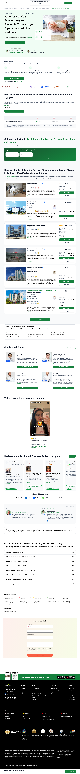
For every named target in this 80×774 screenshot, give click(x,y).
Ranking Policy (72, 695)
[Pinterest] (15, 698)
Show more (8, 483)
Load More (40, 319)
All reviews (72, 456)
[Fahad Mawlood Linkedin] (47, 520)
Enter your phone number (32, 624)
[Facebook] (6, 698)
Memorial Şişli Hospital (33, 292)
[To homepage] (9, 2)
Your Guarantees (24, 695)
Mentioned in (8, 689)
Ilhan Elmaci (28, 488)
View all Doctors (70, 347)
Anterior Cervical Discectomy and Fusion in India (55, 598)
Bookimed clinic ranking (11, 176)
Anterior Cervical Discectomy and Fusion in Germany (40, 598)
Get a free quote (66, 192)
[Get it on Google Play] (70, 677)
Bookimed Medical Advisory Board (39, 693)
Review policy (71, 692)
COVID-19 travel (72, 697)
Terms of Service (30, 651)
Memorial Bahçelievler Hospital (35, 249)
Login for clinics (54, 692)
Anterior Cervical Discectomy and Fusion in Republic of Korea (54, 601)
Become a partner (55, 688)
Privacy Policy (47, 650)
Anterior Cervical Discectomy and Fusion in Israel (69, 598)
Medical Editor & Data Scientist (16, 52)
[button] (29, 626)
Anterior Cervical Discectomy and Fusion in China (26, 598)
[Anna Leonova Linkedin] (12, 519)
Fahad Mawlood (51, 511)
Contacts (34, 699)
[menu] (3, 3)
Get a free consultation (27, 366)
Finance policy (71, 693)
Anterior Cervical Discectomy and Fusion (14, 121)
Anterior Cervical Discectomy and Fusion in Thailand (26, 603)
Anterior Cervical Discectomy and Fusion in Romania (69, 601)
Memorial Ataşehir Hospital (34, 267)
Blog (22, 692)
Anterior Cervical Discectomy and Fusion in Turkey (40, 603)
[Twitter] (13, 698)
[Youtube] (10, 698)
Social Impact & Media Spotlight (39, 695)
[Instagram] (8, 698)
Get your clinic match (15, 42)
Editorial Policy (72, 699)
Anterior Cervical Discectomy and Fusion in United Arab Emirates (69, 603)
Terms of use (35, 648)
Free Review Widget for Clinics (57, 690)
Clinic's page (67, 195)
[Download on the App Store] (61, 677)
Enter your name (30, 634)
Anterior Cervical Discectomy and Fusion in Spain (12, 603)
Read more (6, 105)
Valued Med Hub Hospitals (34, 183)
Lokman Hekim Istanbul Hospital (36, 225)
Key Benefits (8, 107)
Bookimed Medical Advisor (51, 508)
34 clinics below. (18, 81)
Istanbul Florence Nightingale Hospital (33, 486)
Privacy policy (40, 648)
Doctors (22, 690)
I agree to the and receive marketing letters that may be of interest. (41, 649)
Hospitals (23, 688)
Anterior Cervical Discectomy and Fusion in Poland (40, 601)
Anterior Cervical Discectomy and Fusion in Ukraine (55, 603)
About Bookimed (35, 688)
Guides (22, 693)
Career (33, 697)
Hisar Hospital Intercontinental (35, 202)
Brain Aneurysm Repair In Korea (10, 611)
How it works (35, 690)
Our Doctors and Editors (37, 692)
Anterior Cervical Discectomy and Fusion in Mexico (26, 601)
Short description (30, 640)
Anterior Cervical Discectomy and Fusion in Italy (12, 601)
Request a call (68, 3)
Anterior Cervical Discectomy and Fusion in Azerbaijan (11, 598)
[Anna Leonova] (8, 512)
